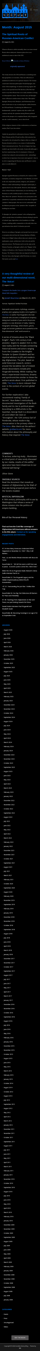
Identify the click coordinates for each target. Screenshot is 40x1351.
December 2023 (9, 755)
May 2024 (7, 734)
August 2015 (8, 1058)
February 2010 (8, 1216)
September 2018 (9, 929)
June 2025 (7, 680)
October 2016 (8, 1013)
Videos (6, 1327)
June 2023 (7, 775)
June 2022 (7, 825)
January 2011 (8, 1175)
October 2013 (8, 1092)
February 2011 (8, 1171)
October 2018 (8, 925)
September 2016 (9, 1017)
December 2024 (9, 705)
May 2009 (7, 1254)
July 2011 (7, 1150)
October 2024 (8, 713)
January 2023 (8, 796)
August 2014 (8, 1087)
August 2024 (8, 721)
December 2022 (9, 800)
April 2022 (7, 834)
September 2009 (9, 1237)
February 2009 (8, 1266)
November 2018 (9, 921)
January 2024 (8, 751)
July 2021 (7, 871)
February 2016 (8, 1038)
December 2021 (9, 850)
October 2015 (8, 1054)
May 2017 (7, 988)
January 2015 (8, 1079)
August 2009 (8, 1241)
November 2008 (9, 1279)
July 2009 (7, 1245)
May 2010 (7, 1204)
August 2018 (8, 934)
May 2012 (7, 1112)
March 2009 (8, 1262)
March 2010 (8, 1212)
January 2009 (8, 1271)
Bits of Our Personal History (14, 517)
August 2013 (8, 1096)
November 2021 (9, 854)
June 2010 (7, 1200)
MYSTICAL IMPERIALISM (13, 497)
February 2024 (8, 746)
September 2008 (9, 1287)
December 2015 (9, 1046)
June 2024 (7, 730)
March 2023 (8, 788)
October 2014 (8, 1083)
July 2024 (7, 725)
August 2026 (8, 630)
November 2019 (9, 900)
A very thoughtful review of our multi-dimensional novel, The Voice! (18, 277)
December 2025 (9, 659)
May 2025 (7, 684)
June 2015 (7, 1062)
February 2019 (8, 909)
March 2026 (8, 647)
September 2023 (9, 767)
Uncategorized (9, 1322)
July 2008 (7, 1295)
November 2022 (9, 805)
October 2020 (8, 884)
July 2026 (7, 634)
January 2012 (8, 1125)
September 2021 (9, 863)
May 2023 (7, 780)
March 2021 (8, 875)
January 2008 (8, 1300)
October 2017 (8, 967)
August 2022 (8, 817)
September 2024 (9, 717)
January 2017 (8, 1000)
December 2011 (9, 1129)
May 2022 (7, 830)
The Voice (5, 315)
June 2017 (7, 983)
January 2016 (8, 1042)
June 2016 (7, 1029)
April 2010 (7, 1208)
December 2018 (9, 917)
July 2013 (7, 1100)
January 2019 (8, 913)
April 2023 (7, 784)
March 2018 (8, 950)
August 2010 (8, 1191)
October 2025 (8, 663)
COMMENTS (7, 453)
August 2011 (8, 1146)
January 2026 (8, 655)
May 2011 (7, 1158)
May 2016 (7, 1033)
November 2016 (9, 1008)
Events (6, 1314)
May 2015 (7, 1067)
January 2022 (8, 846)
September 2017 (9, 971)
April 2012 (7, 1117)
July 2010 (7, 1196)
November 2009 (9, 1229)
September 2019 (9, 904)
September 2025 (9, 667)
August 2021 (8, 867)
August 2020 (8, 892)
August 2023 (8, 771)
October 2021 (8, 859)
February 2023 (8, 792)
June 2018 (7, 942)
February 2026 (8, 651)
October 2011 (8, 1137)
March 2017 (8, 996)
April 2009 (7, 1258)
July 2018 (7, 938)
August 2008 (8, 1291)
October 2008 (8, 1283)
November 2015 (9, 1050)
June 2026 (7, 638)
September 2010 (9, 1187)
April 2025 (7, 688)
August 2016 (8, 1021)
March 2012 (8, 1121)
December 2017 (9, 958)
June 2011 (7, 1154)
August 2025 (8, 671)
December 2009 (9, 1225)
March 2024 (8, 742)
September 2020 (9, 888)
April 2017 (7, 992)
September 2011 (9, 1142)
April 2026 (7, 642)
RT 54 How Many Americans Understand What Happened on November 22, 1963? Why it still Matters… (18, 551)
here (17, 259)
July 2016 (7, 1025)
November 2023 (9, 759)
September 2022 (9, 813)
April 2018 (7, 946)
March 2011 (8, 1166)
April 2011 (7, 1162)
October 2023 (8, 763)
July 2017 (7, 979)
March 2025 (8, 692)
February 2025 (8, 696)
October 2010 (8, 1183)
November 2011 (9, 1133)
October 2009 (8, 1233)
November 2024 (9, 709)
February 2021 (8, 879)
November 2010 (9, 1179)
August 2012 (8, 1108)
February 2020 (8, 896)
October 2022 (8, 809)
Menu (35, 10)
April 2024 (7, 738)
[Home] (15, 11)
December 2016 (9, 1004)
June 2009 (7, 1250)
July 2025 (7, 676)
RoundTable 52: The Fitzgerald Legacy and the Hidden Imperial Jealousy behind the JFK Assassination (17, 580)
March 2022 (8, 838)
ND (20, 1348)
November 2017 (9, 963)
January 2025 (8, 701)
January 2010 (8, 1221)
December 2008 (9, 1275)
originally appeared (17, 66)
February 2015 (8, 1075)
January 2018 (8, 954)
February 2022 (8, 842)
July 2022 (7, 821)
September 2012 (9, 1104)
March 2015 (8, 1071)
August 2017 (8, 975)
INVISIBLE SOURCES (11, 479)
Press (5, 1318)
